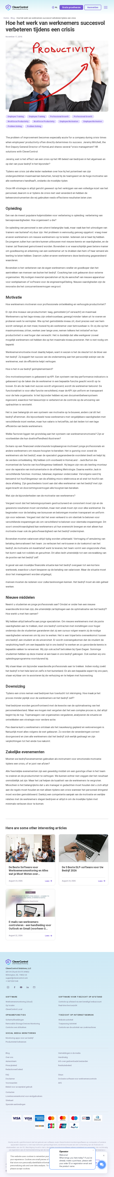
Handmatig (63, 1057)
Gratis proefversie (71, 7)
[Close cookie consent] (104, 1155)
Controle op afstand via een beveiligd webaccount (80, 1002)
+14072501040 (12, 981)
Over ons (9, 1057)
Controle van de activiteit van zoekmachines (77, 1027)
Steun (60, 1075)
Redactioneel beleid (14, 1069)
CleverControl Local (14, 1009)
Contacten (10, 1092)
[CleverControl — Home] (17, 7)
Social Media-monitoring (21, 1033)
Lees (47, 881)
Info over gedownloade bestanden (73, 1061)
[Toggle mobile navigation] (105, 7)
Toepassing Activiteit (67, 1024)
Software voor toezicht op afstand (80, 997)
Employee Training (16, 117)
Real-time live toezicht (67, 1005)
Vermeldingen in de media (69, 1053)
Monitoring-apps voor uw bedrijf (19, 1038)
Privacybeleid (11, 1065)
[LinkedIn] (27, 987)
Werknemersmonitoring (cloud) (19, 1002)
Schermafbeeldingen (15, 1020)
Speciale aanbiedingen (15, 1104)
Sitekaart (9, 1100)
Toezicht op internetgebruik (76, 1015)
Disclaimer (10, 1079)
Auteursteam (11, 1061)
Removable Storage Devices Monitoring (23, 1024)
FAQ (7, 1075)
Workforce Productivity (18, 121)
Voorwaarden (11, 1083)
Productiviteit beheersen (16, 1042)
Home (6, 18)
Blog (13, 18)
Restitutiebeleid (65, 1065)
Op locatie (10, 1005)
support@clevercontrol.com (17, 978)
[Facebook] (14, 987)
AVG (60, 1083)
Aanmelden (92, 7)
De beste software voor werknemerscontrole (77, 1079)
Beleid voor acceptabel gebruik (19, 1087)
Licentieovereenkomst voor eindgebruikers (24, 1096)
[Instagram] (8, 987)
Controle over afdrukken (16, 1027)
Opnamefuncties (16, 1015)
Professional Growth (59, 117)
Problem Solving (15, 126)
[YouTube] (21, 987)
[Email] (34, 987)
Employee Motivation (69, 121)
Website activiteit (65, 1020)
